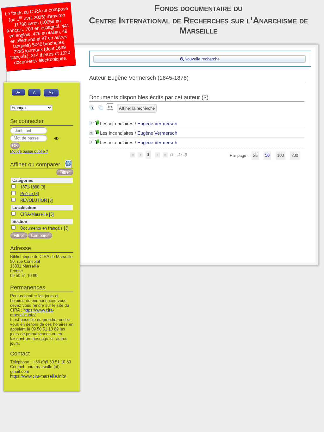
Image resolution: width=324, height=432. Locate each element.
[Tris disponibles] (110, 108)
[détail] (91, 123)
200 (294, 155)
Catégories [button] (22, 180)
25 (255, 155)
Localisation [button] (24, 207)
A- (18, 92)
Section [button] (19, 221)
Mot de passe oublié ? (29, 151)
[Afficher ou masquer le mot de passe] (56, 138)
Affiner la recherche (137, 108)
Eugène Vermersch (157, 123)
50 (267, 155)
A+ (51, 92)
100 (280, 155)
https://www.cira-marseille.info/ (32, 312)
